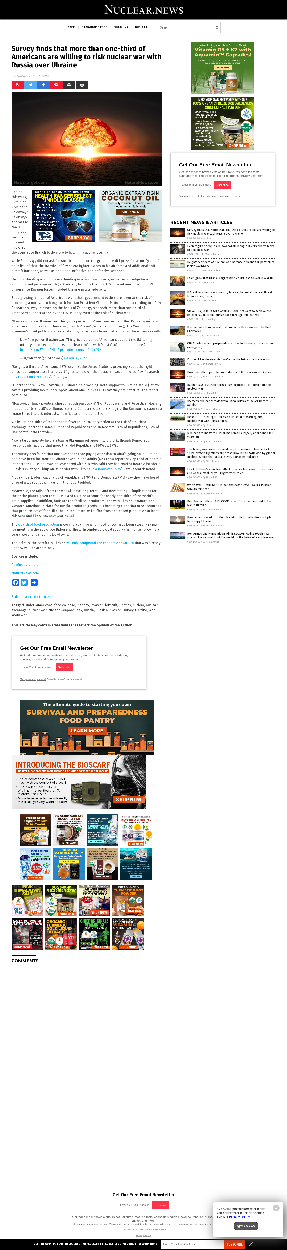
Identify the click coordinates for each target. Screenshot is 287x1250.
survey (128, 610)
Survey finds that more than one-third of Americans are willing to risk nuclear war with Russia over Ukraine (231, 232)
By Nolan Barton (211, 542)
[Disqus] (87, 1019)
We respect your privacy (121, 1224)
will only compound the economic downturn (100, 543)
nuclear (141, 27)
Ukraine (141, 610)
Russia (89, 610)
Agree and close (246, 1226)
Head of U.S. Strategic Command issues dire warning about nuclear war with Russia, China (226, 419)
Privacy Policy (143, 1235)
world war (19, 615)
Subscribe (235, 1244)
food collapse (64, 605)
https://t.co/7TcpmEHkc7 (39, 350)
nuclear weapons (61, 610)
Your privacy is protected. (33, 679)
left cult (111, 605)
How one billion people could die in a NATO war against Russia (229, 372)
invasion (97, 605)
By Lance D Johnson (213, 376)
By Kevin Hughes (210, 319)
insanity (83, 605)
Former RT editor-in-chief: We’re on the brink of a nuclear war (229, 359)
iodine (71, 27)
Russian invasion (109, 610)
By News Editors (210, 335)
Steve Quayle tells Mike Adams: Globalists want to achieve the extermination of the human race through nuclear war (229, 313)
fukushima (121, 27)
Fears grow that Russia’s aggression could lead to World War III (230, 278)
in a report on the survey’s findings (39, 377)
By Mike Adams (211, 461)
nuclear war (37, 610)
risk (79, 610)
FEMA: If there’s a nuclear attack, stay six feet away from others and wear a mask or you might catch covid (230, 471)
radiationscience (94, 27)
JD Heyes (43, 76)
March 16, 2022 (75, 358)
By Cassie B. (208, 282)
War (152, 610)
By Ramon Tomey (212, 364)
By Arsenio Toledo (211, 270)
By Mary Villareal (210, 254)
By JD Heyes (209, 238)
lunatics (125, 605)
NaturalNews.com (25, 573)
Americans (44, 605)
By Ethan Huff (209, 300)
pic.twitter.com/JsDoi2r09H (80, 350)
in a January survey (106, 469)
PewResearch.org (25, 565)
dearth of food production (38, 524)
